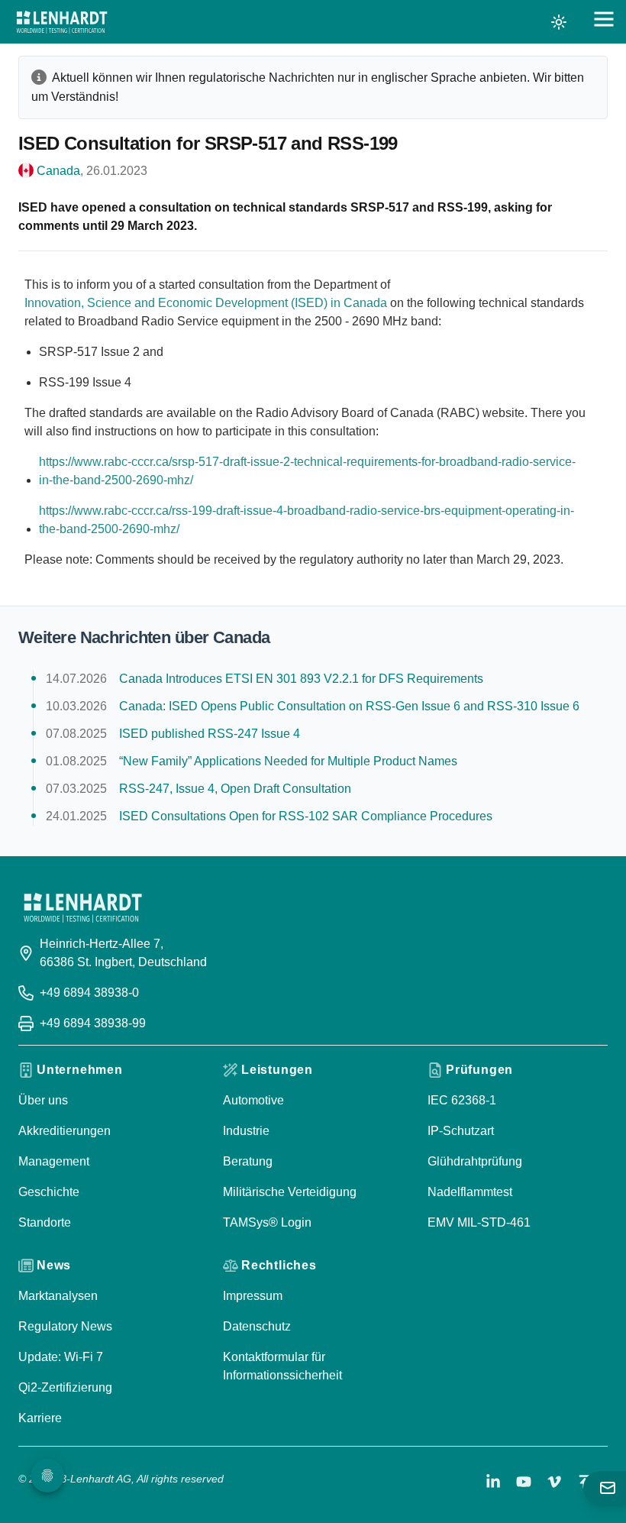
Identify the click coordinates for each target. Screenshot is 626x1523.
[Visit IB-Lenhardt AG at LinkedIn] (493, 1481)
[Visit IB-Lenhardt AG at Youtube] (523, 1481)
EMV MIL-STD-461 (479, 1222)
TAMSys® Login (267, 1222)
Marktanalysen (58, 1295)
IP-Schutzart (461, 1130)
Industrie (246, 1130)
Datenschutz (257, 1326)
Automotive (253, 1100)
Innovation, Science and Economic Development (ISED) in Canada (205, 302)
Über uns (43, 1100)
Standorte (44, 1222)
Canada (58, 170)
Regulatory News (65, 1326)
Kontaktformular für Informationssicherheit (282, 1366)
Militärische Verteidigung (290, 1191)
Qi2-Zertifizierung (65, 1387)
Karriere (40, 1417)
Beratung (248, 1161)
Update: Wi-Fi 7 (60, 1356)
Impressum (252, 1295)
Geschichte (48, 1191)
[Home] (61, 22)
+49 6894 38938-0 (89, 992)
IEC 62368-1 (462, 1100)
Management (53, 1161)
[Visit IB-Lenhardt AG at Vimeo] (554, 1481)
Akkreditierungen (64, 1130)
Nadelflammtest (470, 1191)
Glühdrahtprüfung (475, 1161)
